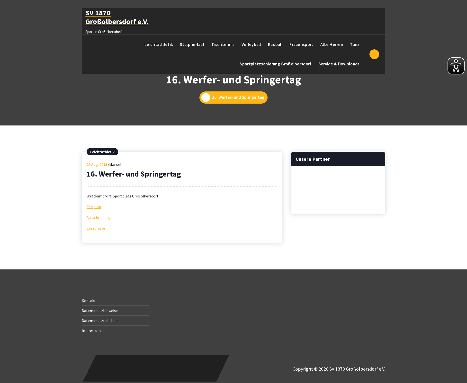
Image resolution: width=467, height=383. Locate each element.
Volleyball (251, 44)
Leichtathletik (158, 44)
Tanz (354, 44)
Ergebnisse (96, 228)
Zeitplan (94, 206)
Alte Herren (331, 44)
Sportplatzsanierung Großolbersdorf (275, 64)
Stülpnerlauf (192, 44)
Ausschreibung (99, 217)
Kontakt (89, 300)
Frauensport (301, 44)
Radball (275, 44)
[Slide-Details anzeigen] (338, 185)
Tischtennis (222, 44)
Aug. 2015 (97, 164)
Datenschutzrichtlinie (100, 320)
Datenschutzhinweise (100, 310)
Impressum (91, 330)
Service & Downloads (339, 64)
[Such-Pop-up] (374, 54)
